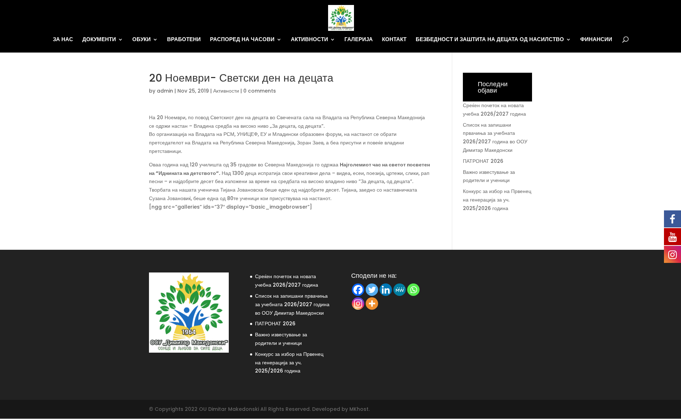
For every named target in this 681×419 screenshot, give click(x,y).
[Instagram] (358, 303)
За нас (63, 39)
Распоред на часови (242, 39)
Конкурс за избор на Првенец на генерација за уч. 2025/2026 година (497, 200)
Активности (309, 39)
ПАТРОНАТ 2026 (483, 161)
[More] (372, 303)
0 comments (259, 90)
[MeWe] (399, 289)
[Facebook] (358, 289)
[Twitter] (372, 289)
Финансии (596, 39)
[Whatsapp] (413, 289)
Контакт (394, 39)
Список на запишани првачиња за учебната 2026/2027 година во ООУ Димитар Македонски (292, 304)
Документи (99, 39)
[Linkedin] (386, 289)
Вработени (184, 39)
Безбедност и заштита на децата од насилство (490, 39)
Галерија (358, 39)
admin (165, 90)
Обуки (141, 39)
